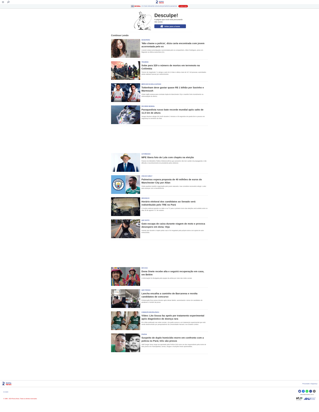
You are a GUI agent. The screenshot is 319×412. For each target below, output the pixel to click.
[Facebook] (303, 391)
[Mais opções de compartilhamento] (314, 391)
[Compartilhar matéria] (310, 391)
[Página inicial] (6, 384)
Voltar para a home (172, 26)
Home (6, 392)
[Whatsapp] (307, 391)
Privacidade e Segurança (309, 383)
